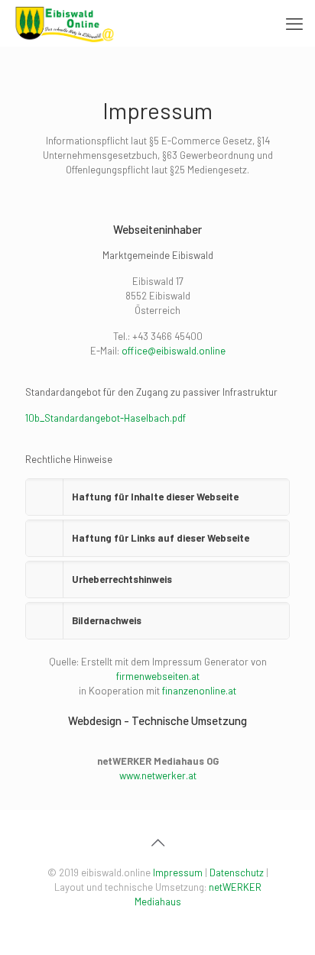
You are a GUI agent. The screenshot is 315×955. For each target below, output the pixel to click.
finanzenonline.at (199, 691)
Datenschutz (236, 872)
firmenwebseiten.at (158, 676)
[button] (157, 497)
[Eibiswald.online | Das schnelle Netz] (64, 23)
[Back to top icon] (157, 842)
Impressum (178, 872)
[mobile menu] (294, 23)
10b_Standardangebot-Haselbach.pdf (105, 418)
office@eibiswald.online (174, 351)
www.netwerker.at (157, 775)
